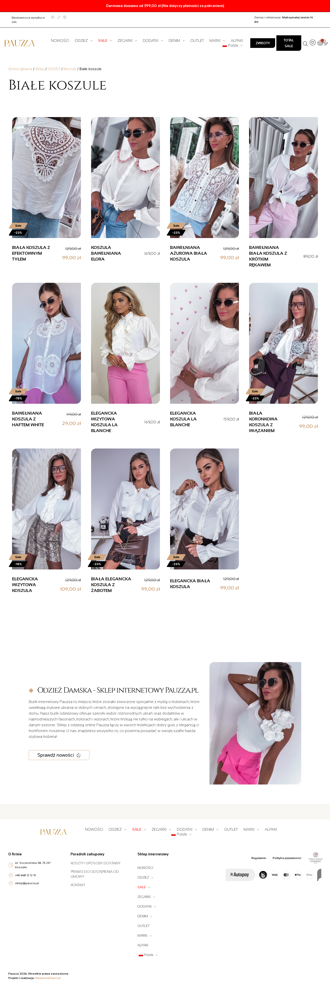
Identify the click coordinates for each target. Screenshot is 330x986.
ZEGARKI (125, 40)
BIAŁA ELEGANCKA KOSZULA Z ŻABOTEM (111, 584)
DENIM (174, 40)
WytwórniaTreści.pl (47, 978)
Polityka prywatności (287, 858)
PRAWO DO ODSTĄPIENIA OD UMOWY (95, 874)
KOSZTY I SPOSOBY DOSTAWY (96, 863)
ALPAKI (237, 40)
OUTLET (197, 40)
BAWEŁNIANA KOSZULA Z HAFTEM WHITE (28, 419)
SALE (102, 40)
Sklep (39, 69)
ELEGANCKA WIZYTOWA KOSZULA (25, 584)
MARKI (214, 40)
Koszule (70, 69)
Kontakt (78, 885)
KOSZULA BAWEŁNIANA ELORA (106, 253)
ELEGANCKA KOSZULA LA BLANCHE (183, 419)
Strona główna (20, 69)
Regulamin (258, 858)
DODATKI (150, 40)
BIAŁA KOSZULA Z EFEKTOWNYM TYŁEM (31, 253)
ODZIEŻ (81, 40)
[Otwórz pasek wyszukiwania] (305, 43)
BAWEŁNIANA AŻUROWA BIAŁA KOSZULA (188, 253)
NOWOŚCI (60, 40)
